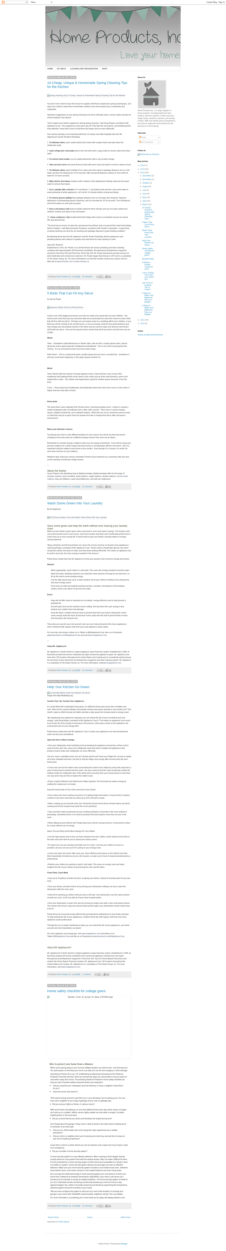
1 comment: (86, 974)
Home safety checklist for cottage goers (76, 991)
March (145, 204)
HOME (50, 69)
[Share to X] (103, 276)
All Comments (147, 142)
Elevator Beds (148, 259)
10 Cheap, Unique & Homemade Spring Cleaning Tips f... (148, 213)
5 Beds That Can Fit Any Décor (70, 293)
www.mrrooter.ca (82, 261)
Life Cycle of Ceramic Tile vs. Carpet (147, 286)
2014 (142, 165)
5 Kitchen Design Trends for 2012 (147, 265)
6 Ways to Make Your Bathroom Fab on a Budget (147, 297)
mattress (58, 476)
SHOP (104, 69)
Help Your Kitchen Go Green (68, 687)
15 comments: (87, 486)
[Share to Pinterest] (109, 276)
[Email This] (97, 276)
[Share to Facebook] (106, 276)
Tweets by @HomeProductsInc (150, 335)
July (144, 190)
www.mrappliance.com (97, 635)
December (147, 176)
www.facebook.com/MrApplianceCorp (64, 635)
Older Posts (125, 1217)
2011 (142, 320)
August (146, 186)
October (146, 183)
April (145, 201)
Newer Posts (53, 1217)
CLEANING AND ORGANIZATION (84, 69)
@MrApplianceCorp (61, 936)
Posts (143, 137)
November (147, 179)
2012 (142, 173)
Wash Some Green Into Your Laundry (75, 503)
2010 (142, 323)
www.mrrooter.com (64, 261)
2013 (142, 169)
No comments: (88, 670)
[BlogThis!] (100, 276)
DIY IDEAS (61, 69)
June (145, 194)
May (145, 197)
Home (89, 1217)
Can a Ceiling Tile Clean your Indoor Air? (148, 276)
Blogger (124, 1244)
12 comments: (87, 1206)
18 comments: (87, 276)
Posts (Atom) (64, 1222)
